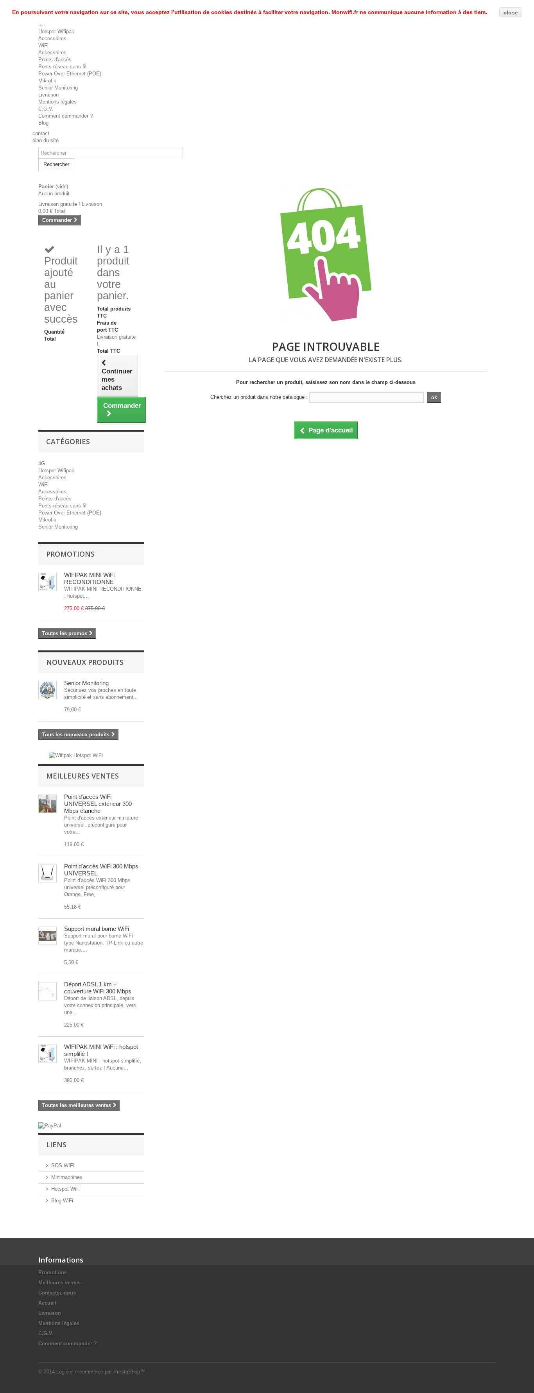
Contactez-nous (57, 1293)
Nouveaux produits (85, 662)
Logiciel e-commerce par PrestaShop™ (100, 1372)
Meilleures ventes (82, 775)
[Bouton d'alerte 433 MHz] (47, 690)
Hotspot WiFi (66, 1189)
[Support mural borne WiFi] (47, 936)
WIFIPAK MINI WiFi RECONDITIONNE (89, 578)
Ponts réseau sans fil (62, 67)
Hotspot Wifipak (56, 31)
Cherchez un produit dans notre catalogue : (259, 397)
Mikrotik (47, 81)
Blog (43, 123)
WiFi (43, 45)
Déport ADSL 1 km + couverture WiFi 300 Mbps (97, 988)
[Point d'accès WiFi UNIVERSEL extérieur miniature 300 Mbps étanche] (47, 804)
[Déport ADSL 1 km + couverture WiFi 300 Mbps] (47, 991)
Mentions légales (57, 102)
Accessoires (52, 38)
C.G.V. (46, 109)
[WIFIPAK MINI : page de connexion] (47, 1054)
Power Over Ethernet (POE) (69, 74)
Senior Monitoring (58, 88)
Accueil (47, 1303)
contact (40, 133)
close (511, 12)
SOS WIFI (63, 1165)
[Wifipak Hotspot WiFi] (76, 755)
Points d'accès (55, 60)
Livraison (48, 95)
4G (41, 463)
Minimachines (66, 1177)
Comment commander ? (65, 116)
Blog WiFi (62, 1201)
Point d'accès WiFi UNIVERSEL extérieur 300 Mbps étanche (98, 803)
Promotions (70, 554)
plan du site (45, 140)
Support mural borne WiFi (96, 928)
